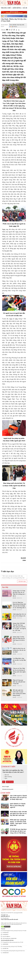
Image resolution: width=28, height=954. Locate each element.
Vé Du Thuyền (5, 786)
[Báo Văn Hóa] (14, 905)
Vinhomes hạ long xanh (7, 789)
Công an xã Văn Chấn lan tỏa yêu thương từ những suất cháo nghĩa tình (19, 671)
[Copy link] (11, 30)
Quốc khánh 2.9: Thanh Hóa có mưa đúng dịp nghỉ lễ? (17, 805)
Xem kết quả (10, 782)
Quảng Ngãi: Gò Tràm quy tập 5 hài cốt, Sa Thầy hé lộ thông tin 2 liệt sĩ (19, 593)
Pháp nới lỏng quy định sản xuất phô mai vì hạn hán (19, 682)
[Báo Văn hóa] (14, 2)
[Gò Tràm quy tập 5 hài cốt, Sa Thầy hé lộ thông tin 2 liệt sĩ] (7, 593)
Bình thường (8, 776)
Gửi (4, 782)
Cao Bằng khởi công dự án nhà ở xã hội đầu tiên (19, 660)
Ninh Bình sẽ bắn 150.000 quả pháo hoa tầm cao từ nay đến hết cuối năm (18, 813)
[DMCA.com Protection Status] (5, 926)
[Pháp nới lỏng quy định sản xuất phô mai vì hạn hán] (7, 682)
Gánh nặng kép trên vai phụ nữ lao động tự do (19, 615)
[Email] (9, 30)
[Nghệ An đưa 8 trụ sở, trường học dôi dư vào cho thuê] (7, 651)
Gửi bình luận (22, 581)
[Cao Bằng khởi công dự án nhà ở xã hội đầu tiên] (7, 660)
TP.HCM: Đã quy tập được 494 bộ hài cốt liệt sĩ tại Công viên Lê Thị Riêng (18, 831)
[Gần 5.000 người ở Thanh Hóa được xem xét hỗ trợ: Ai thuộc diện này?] (5, 798)
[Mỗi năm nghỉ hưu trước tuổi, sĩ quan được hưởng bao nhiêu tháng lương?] (7, 692)
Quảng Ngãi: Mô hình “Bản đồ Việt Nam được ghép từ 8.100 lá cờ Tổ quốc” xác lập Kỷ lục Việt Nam (19, 626)
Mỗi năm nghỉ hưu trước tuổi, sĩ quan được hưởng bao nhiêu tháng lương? (19, 692)
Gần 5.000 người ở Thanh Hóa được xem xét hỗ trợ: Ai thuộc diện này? (18, 797)
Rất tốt (7, 775)
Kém (6, 778)
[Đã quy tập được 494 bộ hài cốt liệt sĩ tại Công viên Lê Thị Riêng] (5, 831)
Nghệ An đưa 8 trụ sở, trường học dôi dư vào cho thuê (19, 650)
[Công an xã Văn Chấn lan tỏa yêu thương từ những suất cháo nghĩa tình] (7, 670)
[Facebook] (7, 30)
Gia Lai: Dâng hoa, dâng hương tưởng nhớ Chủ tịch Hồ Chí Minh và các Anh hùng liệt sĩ (19, 605)
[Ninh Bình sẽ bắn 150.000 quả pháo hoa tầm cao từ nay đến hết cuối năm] (5, 814)
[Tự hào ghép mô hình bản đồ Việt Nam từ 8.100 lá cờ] (7, 639)
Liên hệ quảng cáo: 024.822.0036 (9, 938)
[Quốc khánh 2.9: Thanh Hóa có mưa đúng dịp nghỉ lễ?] (5, 806)
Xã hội (14, 609)
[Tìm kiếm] (25, 3)
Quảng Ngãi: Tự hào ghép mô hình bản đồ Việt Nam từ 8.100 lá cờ (19, 639)
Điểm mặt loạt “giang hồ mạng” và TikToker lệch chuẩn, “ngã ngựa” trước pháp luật (18, 822)
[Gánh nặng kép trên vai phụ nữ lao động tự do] (7, 616)
